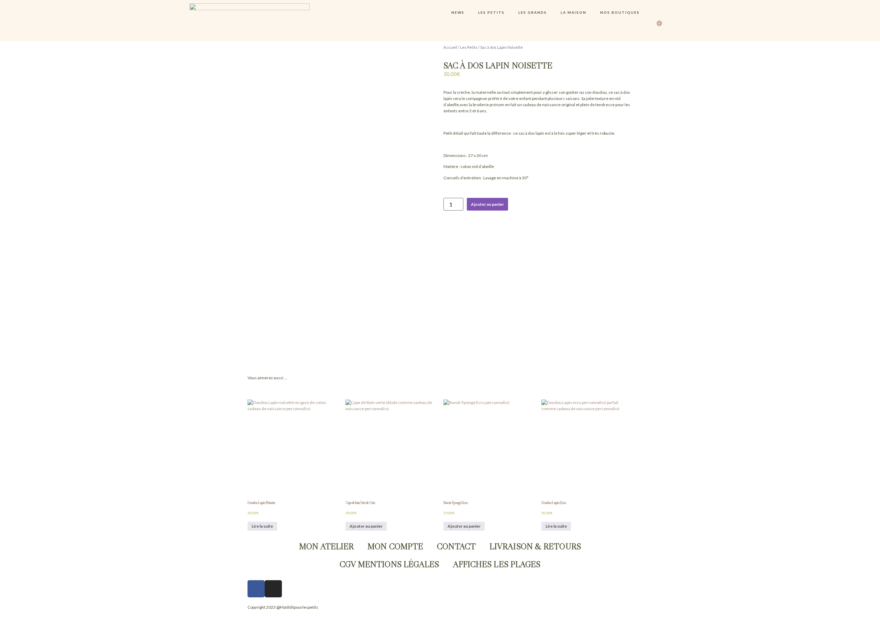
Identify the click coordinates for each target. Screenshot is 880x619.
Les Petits (491, 12)
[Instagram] (273, 588)
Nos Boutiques (620, 12)
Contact (456, 546)
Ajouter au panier (487, 204)
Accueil (450, 47)
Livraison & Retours (535, 546)
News (457, 12)
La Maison (573, 12)
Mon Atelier (326, 546)
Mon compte (395, 546)
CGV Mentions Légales (389, 564)
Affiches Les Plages (497, 564)
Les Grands (532, 12)
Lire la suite (262, 526)
